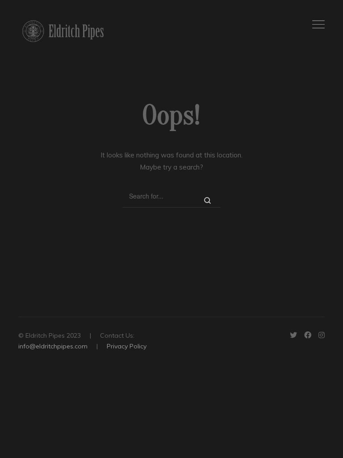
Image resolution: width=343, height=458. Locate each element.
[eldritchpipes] (63, 31)
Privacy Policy (126, 346)
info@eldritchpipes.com (53, 346)
